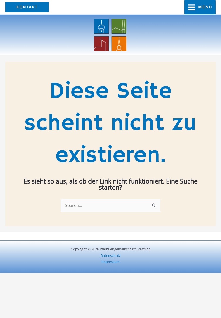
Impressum (110, 261)
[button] (27, 7)
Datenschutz (111, 255)
